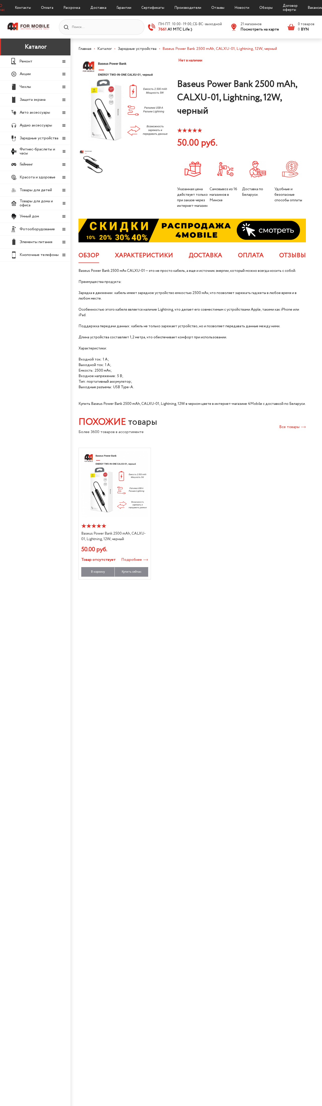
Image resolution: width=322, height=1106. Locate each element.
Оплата (47, 7)
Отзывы (217, 7)
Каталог (36, 47)
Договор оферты (290, 7)
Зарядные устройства (137, 49)
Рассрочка (71, 7)
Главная (84, 49)
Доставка (98, 7)
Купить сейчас (131, 572)
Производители (187, 7)
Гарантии (123, 7)
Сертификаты (152, 7)
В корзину (98, 572)
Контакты (23, 7)
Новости (241, 7)
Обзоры (266, 7)
